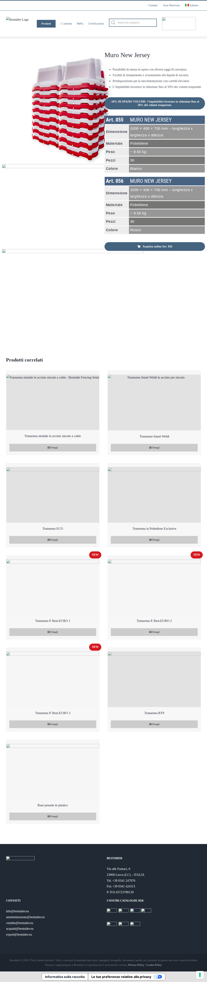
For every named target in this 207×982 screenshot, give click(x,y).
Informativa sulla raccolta (65, 977)
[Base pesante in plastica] (52, 769)
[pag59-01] (52, 192)
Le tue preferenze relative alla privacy (121, 977)
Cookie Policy (154, 964)
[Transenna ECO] (52, 493)
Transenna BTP (154, 713)
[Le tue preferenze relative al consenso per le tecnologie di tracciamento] (200, 975)
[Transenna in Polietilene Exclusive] (154, 493)
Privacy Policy (136, 964)
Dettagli (54, 447)
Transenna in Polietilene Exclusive (154, 528)
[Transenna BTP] (154, 677)
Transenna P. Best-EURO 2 (154, 621)
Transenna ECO (52, 528)
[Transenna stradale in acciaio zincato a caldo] (52, 400)
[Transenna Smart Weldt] (154, 400)
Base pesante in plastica (53, 805)
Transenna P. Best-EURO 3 (52, 713)
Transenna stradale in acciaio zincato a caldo (52, 436)
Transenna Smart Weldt (154, 436)
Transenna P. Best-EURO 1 (52, 621)
